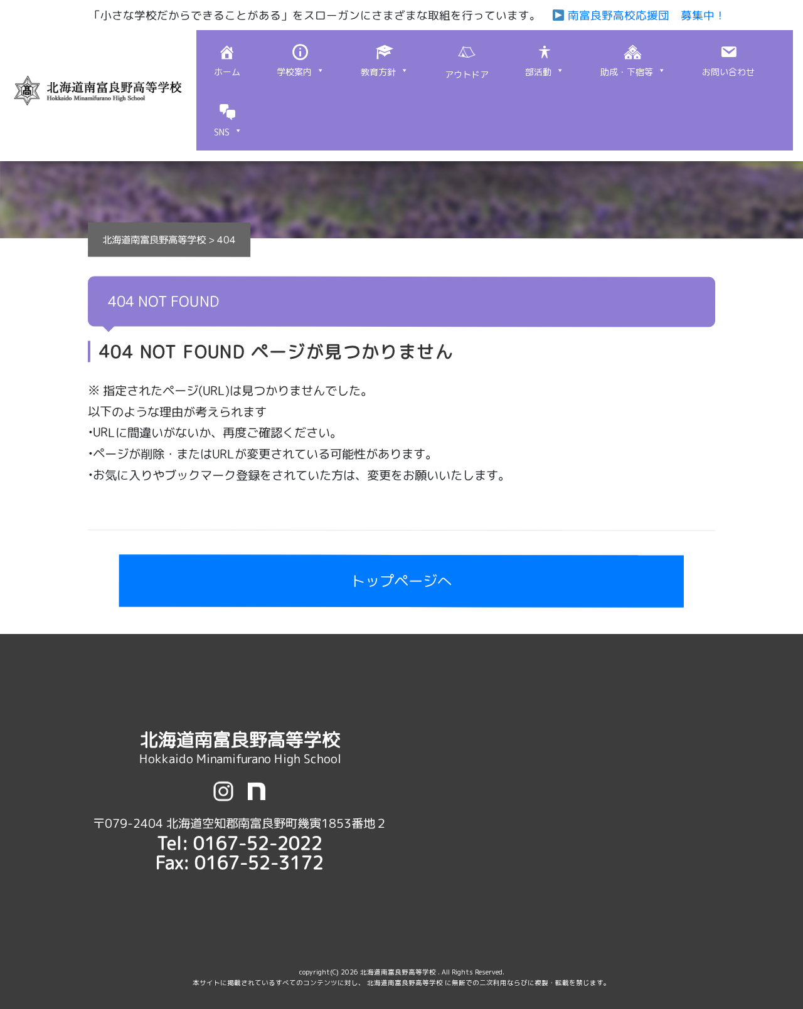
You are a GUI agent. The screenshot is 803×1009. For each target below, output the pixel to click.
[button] (300, 60)
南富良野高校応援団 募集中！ (644, 15)
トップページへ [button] (401, 581)
